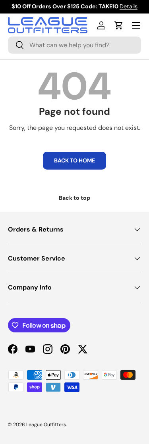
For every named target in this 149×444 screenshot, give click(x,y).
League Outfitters (46, 424)
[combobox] (74, 45)
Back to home (74, 160)
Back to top (74, 197)
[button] (119, 25)
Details (128, 6)
